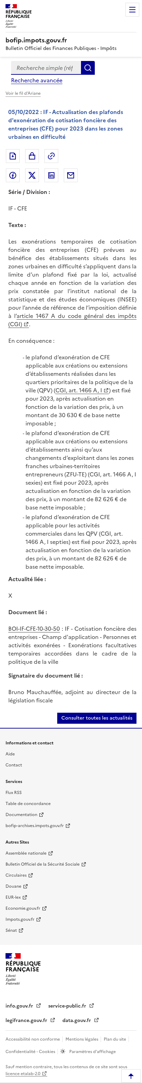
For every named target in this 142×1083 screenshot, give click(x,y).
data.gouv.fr (77, 1020)
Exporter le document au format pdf (13, 156)
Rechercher (88, 68)
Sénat (11, 930)
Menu (132, 10)
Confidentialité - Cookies (31, 1052)
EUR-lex (13, 897)
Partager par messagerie (71, 175)
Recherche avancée (36, 80)
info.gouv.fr (20, 1006)
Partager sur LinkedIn (51, 175)
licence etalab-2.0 (23, 1074)
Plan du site (115, 1039)
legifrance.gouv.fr (27, 1020)
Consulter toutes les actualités (96, 718)
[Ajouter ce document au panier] (32, 156)
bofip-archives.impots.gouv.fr (35, 826)
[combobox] (46, 68)
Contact (14, 765)
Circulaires (16, 875)
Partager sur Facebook (13, 175)
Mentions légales (82, 1039)
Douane (13, 886)
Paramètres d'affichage (92, 1052)
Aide (10, 754)
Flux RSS (14, 793)
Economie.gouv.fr (23, 908)
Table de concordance (28, 804)
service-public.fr (68, 1006)
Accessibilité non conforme (33, 1039)
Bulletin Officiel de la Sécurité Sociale (43, 864)
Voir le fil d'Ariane (23, 93)
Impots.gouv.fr (20, 919)
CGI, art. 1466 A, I (78, 390)
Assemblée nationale (26, 853)
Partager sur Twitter (32, 175)
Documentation (21, 815)
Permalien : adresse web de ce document (51, 156)
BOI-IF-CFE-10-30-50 (34, 629)
